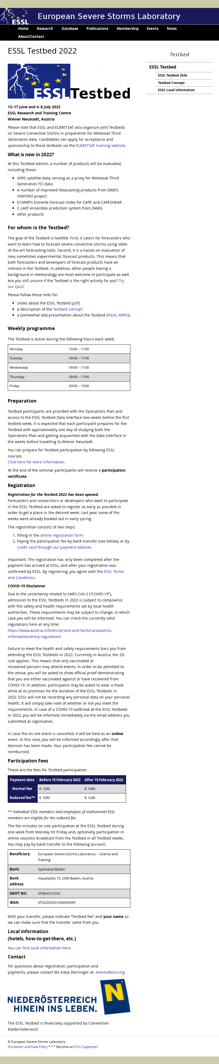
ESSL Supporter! (86, 1047)
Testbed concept (68, 309)
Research (45, 28)
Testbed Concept (171, 83)
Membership (128, 28)
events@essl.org (110, 972)
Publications (97, 28)
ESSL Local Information (176, 90)
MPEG (124, 315)
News (172, 28)
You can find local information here (39, 947)
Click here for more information (36, 461)
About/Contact (31, 36)
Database (70, 28)
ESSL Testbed (162, 67)
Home (23, 28)
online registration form (61, 535)
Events (152, 28)
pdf (76, 303)
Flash (112, 315)
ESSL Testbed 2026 (172, 75)
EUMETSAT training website (100, 145)
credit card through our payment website (54, 547)
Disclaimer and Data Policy (28, 1047)
